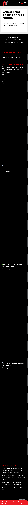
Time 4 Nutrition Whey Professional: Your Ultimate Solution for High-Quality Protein (13, 477)
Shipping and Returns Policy (14, 39)
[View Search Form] (15, 3)
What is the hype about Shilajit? (11, 482)
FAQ (11, 45)
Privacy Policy (9, 42)
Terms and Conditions (14, 37)
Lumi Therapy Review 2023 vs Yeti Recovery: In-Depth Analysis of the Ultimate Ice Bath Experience (12, 470)
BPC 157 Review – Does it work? (11, 484)
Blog (22, 42)
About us (16, 42)
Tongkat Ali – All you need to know (12, 487)
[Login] (17, 3)
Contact (16, 45)
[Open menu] (24, 3)
